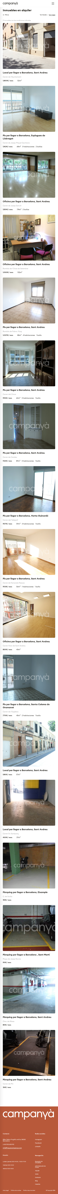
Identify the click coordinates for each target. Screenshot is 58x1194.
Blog (36, 1180)
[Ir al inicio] (12, 3)
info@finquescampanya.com (12, 1148)
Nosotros (37, 1184)
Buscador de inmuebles (39, 1162)
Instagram (38, 1139)
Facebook (38, 1143)
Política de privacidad (29, 1190)
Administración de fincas (40, 1166)
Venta (36, 1174)
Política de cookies (16, 1190)
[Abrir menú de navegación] (53, 3)
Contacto (38, 1177)
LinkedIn (38, 1146)
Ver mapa (52, 15)
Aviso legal (6, 1190)
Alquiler (37, 1170)
